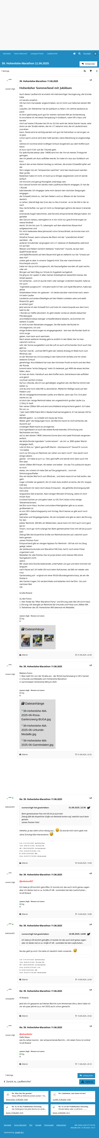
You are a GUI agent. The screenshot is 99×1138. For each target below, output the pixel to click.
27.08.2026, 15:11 (64, 1113)
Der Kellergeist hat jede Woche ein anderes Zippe (29, 1109)
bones (8, 1113)
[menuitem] (87, 53)
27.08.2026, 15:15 (17, 1113)
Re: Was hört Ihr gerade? (22, 1093)
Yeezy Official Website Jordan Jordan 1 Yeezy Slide (29, 1096)
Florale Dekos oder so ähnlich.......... (73, 1109)
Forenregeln (49, 1125)
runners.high (10, 89)
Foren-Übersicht (20, 1125)
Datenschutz (61, 1125)
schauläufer (10, 999)
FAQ (30, 1125)
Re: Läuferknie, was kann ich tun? (72, 1093)
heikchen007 (10, 807)
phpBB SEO (19, 1132)
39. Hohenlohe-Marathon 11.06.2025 (38, 81)
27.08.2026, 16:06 (22, 1100)
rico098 (55, 1100)
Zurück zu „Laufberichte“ (18, 1081)
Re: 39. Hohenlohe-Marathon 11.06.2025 (40, 666)
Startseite (7, 1125)
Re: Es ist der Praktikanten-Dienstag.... (27, 1107)
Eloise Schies (10, 1100)
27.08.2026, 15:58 (65, 1100)
